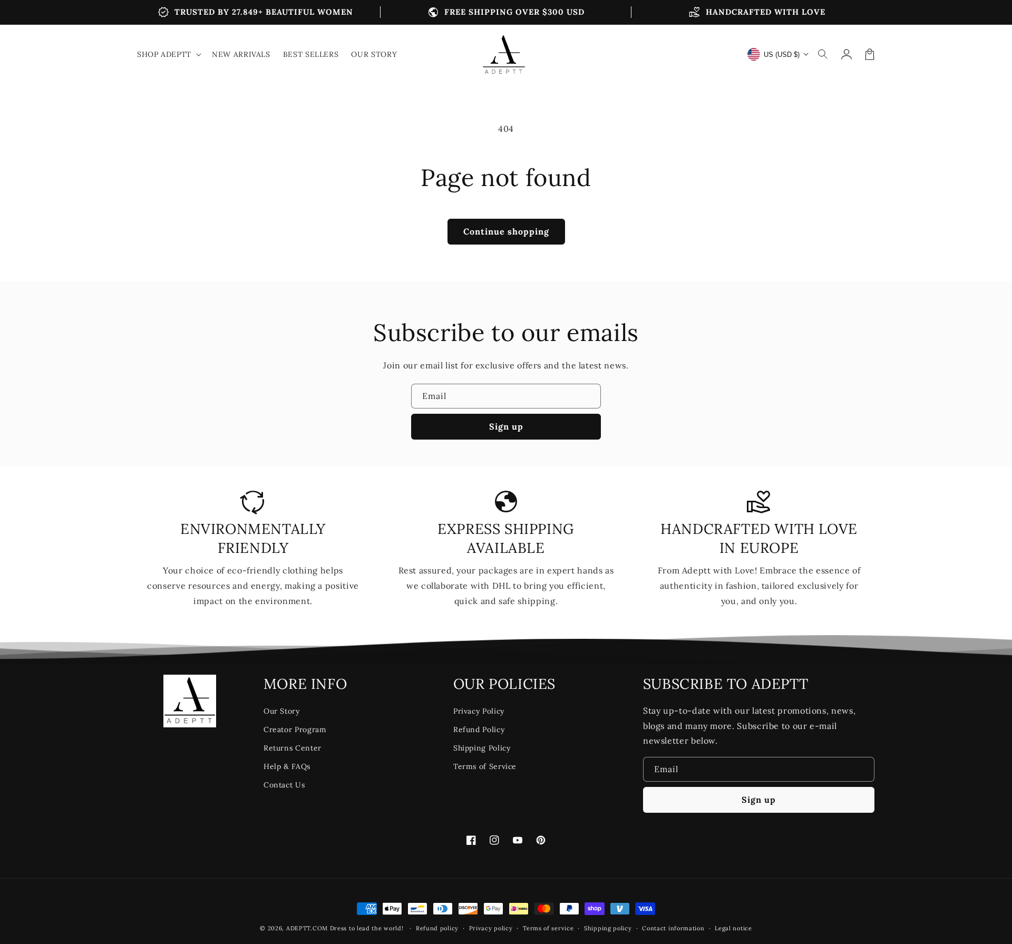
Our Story (282, 711)
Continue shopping (506, 231)
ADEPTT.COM (307, 928)
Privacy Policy (478, 711)
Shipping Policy (482, 748)
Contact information (673, 928)
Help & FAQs (287, 766)
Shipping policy (608, 928)
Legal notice (733, 928)
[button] (823, 54)
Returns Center (293, 748)
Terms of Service (485, 766)
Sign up (506, 426)
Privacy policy (491, 928)
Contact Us (284, 785)
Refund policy (437, 928)
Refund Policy (478, 729)
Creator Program (295, 729)
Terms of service (548, 928)
